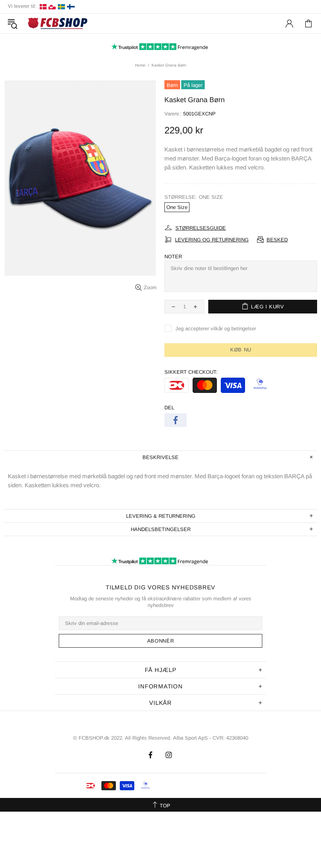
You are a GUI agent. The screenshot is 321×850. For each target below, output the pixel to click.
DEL (169, 408)
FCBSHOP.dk (58, 23)
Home (140, 65)
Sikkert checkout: (191, 372)
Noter (173, 256)
